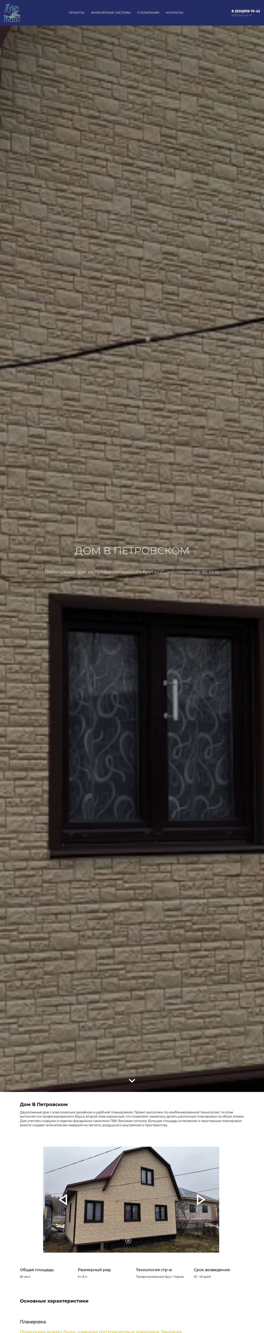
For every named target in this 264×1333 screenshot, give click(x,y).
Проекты (76, 12)
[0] (121, 1240)
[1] (128, 1240)
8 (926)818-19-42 (246, 11)
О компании (148, 12)
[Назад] (63, 1199)
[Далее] (132, 1081)
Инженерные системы (111, 12)
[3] (143, 1240)
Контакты (174, 12)
